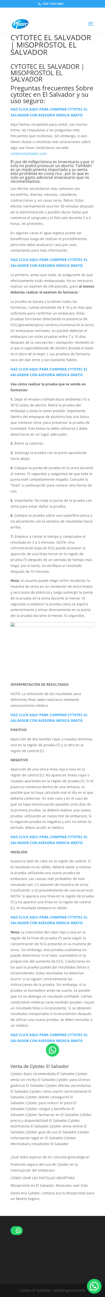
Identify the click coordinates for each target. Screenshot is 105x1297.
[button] (94, 1286)
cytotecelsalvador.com (28, 153)
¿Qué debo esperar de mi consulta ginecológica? (50, 1157)
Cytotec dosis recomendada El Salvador (42, 1073)
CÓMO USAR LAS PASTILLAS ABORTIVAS (42, 1177)
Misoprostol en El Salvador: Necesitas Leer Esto (49, 1185)
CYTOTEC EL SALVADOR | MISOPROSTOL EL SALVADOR (47, 73)
